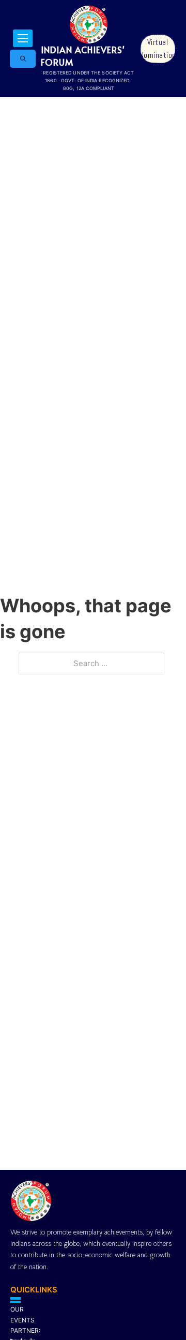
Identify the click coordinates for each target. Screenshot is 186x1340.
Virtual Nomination (158, 49)
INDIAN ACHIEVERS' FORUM (83, 55)
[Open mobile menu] (23, 38)
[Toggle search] (23, 59)
